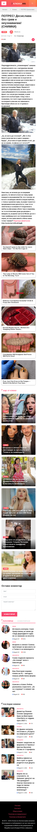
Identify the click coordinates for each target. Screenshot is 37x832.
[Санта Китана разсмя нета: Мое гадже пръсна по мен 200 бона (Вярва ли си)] (18, 503)
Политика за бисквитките (17, 817)
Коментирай (9, 614)
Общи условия (17, 811)
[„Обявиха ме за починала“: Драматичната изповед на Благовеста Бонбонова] (18, 471)
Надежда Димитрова (22, 221)
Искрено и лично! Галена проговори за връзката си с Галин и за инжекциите (23, 647)
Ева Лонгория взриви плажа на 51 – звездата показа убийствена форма (24, 673)
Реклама (17, 805)
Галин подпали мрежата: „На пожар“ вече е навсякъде (23, 660)
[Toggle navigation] (3, 3)
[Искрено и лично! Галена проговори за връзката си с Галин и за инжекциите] (18, 440)
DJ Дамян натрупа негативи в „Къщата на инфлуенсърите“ (25, 731)
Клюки (14, 9)
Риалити (19, 726)
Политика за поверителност (17, 814)
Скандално (20, 739)
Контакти (18, 808)
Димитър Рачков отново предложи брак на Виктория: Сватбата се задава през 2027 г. (25, 716)
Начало (4, 9)
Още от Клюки (9, 390)
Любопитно (15, 655)
